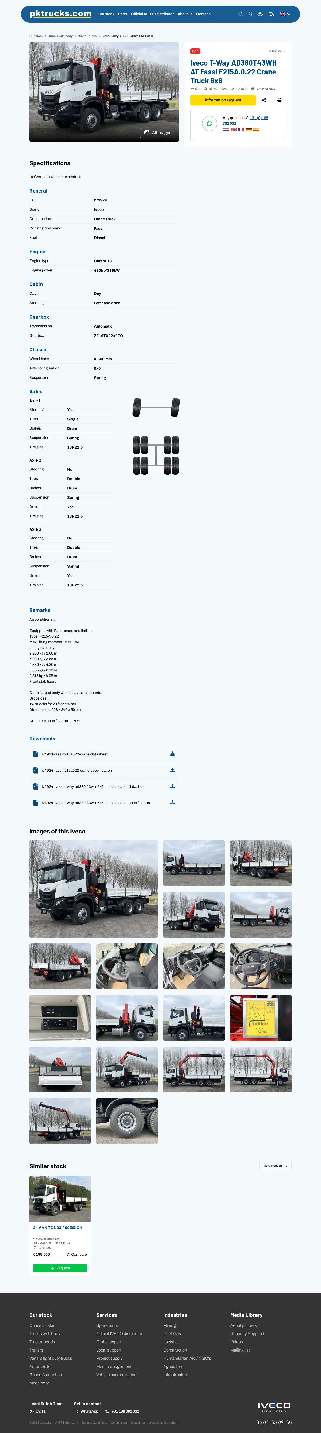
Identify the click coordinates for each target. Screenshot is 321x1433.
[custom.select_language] (285, 14)
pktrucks (60, 14)
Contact (203, 14)
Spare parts (107, 1325)
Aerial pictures (243, 1325)
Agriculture (173, 1366)
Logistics (171, 1342)
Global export (108, 1342)
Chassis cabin (42, 1325)
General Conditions (94, 1422)
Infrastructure (175, 1375)
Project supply (109, 1358)
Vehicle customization (116, 1375)
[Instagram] (274, 1422)
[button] (240, 14)
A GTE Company (66, 1422)
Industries (175, 1314)
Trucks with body (60, 36)
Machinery (39, 1383)
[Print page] (279, 100)
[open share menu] (264, 100)
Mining (169, 1325)
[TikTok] (289, 1422)
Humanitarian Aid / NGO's (187, 1358)
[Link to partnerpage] (274, 1407)
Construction (175, 1350)
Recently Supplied (247, 1334)
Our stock (106, 14)
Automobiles (41, 1366)
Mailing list (240, 1350)
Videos (236, 1342)
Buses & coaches (45, 1375)
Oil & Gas (172, 1334)
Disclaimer (138, 1422)
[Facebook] (259, 1422)
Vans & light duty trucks (50, 1358)
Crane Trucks (87, 36)
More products (273, 1165)
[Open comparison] (260, 14)
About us (185, 14)
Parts (122, 14)
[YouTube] (281, 1422)
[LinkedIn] (266, 1422)
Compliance (119, 1422)
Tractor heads (42, 1342)
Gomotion (170, 1422)
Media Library (246, 1314)
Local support (108, 1350)
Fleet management (113, 1366)
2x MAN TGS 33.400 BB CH (57, 1227)
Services (106, 1314)
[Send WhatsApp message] (209, 123)
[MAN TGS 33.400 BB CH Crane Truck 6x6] (60, 1199)
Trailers (36, 1350)
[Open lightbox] (93, 889)
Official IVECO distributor (152, 14)
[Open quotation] (271, 14)
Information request (223, 100)
